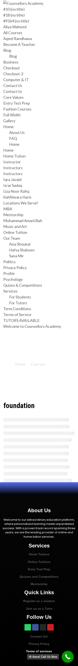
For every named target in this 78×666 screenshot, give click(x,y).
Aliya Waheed (14, 26)
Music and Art (15, 226)
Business (10, 62)
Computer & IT (16, 79)
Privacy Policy (15, 267)
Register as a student (39, 600)
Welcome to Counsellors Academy (32, 326)
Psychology (13, 279)
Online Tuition (15, 232)
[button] (39, 488)
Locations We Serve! (20, 203)
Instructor (12, 161)
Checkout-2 (13, 73)
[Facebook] (35, 627)
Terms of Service (17, 314)
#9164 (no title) (16, 20)
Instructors (13, 167)
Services (10, 291)
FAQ (13, 138)
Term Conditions (17, 308)
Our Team (11, 238)
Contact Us (12, 85)
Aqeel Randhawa (17, 38)
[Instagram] (43, 627)
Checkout (11, 67)
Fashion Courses (17, 109)
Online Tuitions (39, 561)
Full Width (12, 114)
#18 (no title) (14, 15)
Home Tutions (39, 554)
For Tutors (18, 302)
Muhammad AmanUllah (22, 220)
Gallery (9, 120)
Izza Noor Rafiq (16, 191)
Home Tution (14, 156)
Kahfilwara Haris (17, 197)
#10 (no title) (14, 9)
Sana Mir (16, 255)
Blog (7, 50)
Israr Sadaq (12, 185)
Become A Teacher (19, 44)
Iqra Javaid (12, 179)
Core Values (13, 97)
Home (8, 126)
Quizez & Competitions (22, 285)
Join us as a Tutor (39, 608)
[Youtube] (50, 627)
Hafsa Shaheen (22, 250)
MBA (7, 208)
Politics (9, 261)
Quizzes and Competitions (39, 576)
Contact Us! (39, 636)
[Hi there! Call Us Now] (68, 657)
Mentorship (13, 214)
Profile (9, 273)
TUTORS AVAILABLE (21, 320)
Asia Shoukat (20, 244)
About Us (17, 132)
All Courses (12, 32)
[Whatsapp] (27, 627)
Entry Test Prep (16, 103)
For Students (20, 297)
